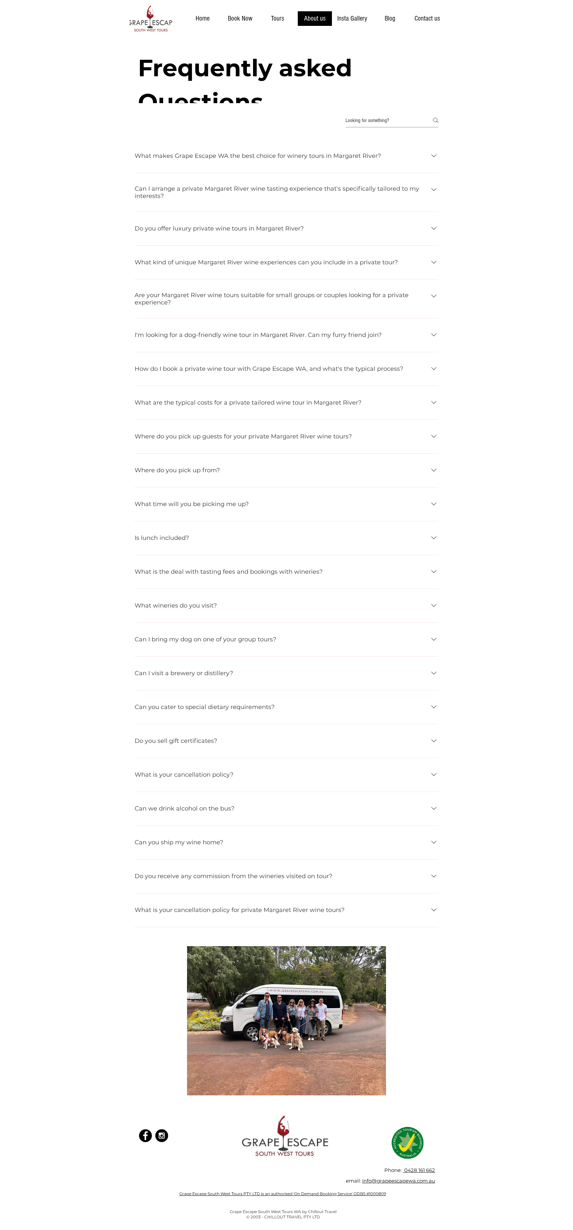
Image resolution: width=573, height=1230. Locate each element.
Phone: (393, 1170)
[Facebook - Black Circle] (145, 1135)
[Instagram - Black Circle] (161, 1135)
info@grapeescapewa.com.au (398, 1181)
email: (354, 1181)
